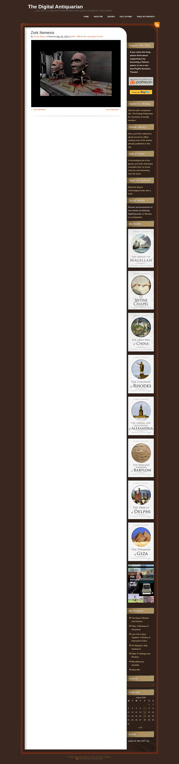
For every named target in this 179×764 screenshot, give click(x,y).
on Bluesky (147, 214)
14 (145, 712)
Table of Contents (146, 17)
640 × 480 (75, 37)
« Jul (140, 727)
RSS (156, 26)
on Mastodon (136, 217)
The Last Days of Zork (93, 37)
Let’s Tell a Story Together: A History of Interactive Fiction (140, 637)
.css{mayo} (107, 757)
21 (145, 716)
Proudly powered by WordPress (79, 757)
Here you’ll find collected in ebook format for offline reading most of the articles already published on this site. (140, 140)
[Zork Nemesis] (76, 73)
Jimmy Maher (40, 37)
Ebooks (111, 17)
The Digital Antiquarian (55, 7)
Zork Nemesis (39, 110)
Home (86, 17)
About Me (98, 17)
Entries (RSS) (83, 759)
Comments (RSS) (97, 759)
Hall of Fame (126, 17)
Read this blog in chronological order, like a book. (139, 190)
